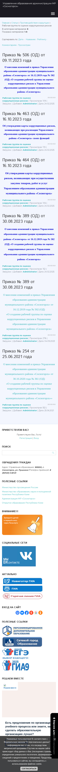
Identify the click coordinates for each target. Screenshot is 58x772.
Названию (31, 39)
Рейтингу (41, 39)
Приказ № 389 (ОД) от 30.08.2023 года (23, 218)
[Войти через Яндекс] (31, 613)
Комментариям (9, 45)
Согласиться (29, 769)
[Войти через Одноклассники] (40, 613)
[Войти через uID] (18, 613)
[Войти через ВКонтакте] (22, 613)
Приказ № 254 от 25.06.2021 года (18, 354)
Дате (20, 39)
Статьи (14, 23)
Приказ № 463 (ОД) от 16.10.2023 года (23, 116)
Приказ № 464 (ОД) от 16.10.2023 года (23, 163)
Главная (5, 23)
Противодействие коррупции (34, 23)
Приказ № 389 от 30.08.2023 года (18, 284)
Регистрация (25, 438)
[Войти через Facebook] (27, 613)
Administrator (30, 103)
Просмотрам (24, 45)
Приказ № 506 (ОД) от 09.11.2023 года (23, 58)
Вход (36, 438)
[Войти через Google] (36, 613)
